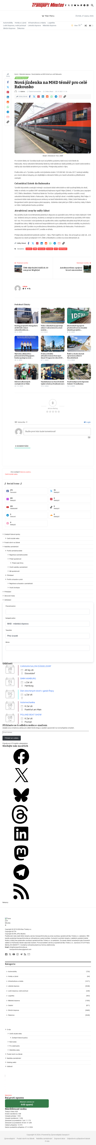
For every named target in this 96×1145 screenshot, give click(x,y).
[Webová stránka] (23, 289)
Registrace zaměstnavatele (18, 555)
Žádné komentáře (35, 91)
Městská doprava (49, 25)
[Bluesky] (21, 804)
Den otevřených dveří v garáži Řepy (37, 691)
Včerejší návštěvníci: (12, 1118)
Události (9, 1066)
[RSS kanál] (21, 900)
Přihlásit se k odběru (11, 738)
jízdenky (29, 249)
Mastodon (8, 1095)
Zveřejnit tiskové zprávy (12, 534)
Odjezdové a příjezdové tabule (78, 1139)
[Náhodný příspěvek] (86, 26)
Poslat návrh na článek (12, 542)
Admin (22, 91)
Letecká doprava (34, 25)
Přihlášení (10, 575)
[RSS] (29, 289)
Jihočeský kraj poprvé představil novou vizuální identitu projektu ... (77, 328)
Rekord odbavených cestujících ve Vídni (22, 383)
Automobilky (8, 23)
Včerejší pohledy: (11, 1116)
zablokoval (27, 1104)
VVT (55, 249)
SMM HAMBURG (28, 678)
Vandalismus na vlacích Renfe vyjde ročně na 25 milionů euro (52, 383)
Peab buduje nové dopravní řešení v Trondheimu (77, 383)
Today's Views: (10, 1111)
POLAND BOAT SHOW (31, 715)
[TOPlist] (48, 1083)
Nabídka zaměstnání (11, 547)
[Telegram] (27, 289)
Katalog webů (11, 1062)
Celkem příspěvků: (11, 1125)
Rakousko (41, 249)
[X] (21, 785)
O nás (9, 1029)
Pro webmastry (14, 1046)
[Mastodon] (21, 862)
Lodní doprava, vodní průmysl (14, 25)
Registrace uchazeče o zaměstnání (21, 583)
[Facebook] (25, 289)
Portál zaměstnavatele (14, 551)
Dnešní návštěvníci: (11, 1114)
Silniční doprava (9, 28)
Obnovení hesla (9, 596)
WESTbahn (63, 249)
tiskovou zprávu (25, 472)
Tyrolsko (49, 249)
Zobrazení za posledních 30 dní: (16, 1123)
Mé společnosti (14, 571)
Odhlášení (7, 600)
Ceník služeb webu (11, 474)
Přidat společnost (15, 559)
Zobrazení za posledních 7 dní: (15, 1120)
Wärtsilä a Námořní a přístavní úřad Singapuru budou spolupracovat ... (24, 356)
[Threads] (21, 823)
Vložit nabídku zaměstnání (18, 567)
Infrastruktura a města (37, 23)
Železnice (20, 28)
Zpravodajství (9, 1139)
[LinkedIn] (21, 842)
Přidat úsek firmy (17, 563)
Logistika (51, 23)
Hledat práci (26, 657)
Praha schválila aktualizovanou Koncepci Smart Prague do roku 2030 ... (52, 356)
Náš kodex (12, 1042)
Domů (16, 74)
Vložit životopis (14, 588)
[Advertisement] (48, 52)
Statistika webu (14, 1050)
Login (88, 422)
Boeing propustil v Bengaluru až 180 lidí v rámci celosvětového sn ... (26, 328)
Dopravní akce (59, 1139)
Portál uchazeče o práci (15, 579)
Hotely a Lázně (20, 23)
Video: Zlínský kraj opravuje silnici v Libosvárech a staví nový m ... (52, 328)
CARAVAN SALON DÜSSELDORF (35, 666)
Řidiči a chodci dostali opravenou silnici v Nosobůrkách (75, 356)
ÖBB (35, 249)
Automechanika (27, 702)
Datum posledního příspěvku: (15, 1127)
